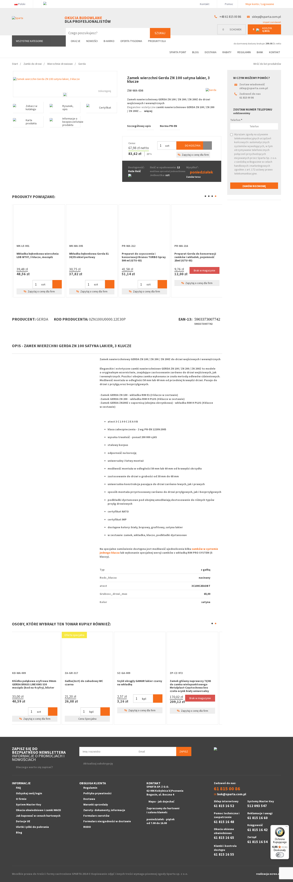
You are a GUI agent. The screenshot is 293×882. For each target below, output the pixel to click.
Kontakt (204, 4)
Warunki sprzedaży (95, 804)
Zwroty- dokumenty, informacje (104, 810)
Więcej (148, 111)
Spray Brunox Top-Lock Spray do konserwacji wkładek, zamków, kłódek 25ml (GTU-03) (141, 257)
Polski (22, 4)
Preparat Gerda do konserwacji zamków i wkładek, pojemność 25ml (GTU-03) (88, 257)
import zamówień (272, 22)
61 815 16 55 (224, 854)
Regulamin (244, 52)
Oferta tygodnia (131, 41)
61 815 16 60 (257, 817)
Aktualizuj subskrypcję (98, 763)
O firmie (21, 799)
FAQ (18, 787)
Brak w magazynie (98, 270)
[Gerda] (211, 90)
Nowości (92, 41)
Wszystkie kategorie (29, 41)
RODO (87, 827)
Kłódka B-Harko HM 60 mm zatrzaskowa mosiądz (137, 682)
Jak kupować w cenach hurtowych (38, 815)
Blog (195, 52)
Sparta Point (177, 52)
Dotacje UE (23, 821)
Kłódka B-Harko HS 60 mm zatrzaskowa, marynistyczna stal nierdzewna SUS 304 (89, 684)
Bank (260, 52)
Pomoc (228, 4)
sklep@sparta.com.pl (266, 17)
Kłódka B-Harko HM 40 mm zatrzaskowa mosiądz (190, 682)
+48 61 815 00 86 (230, 17)
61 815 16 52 (224, 805)
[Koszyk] (55, 284)
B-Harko (109, 41)
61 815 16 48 (224, 821)
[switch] (280, 854)
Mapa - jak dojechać (161, 801)
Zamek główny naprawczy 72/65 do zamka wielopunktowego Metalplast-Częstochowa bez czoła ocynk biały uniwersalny (35, 686)
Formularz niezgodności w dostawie (107, 821)
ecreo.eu (275, 874)
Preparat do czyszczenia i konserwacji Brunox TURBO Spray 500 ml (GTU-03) (37, 257)
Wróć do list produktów (267, 64)
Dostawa (210, 52)
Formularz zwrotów (96, 815)
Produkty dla (157, 41)
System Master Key (28, 804)
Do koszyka (192, 145)
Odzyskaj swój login (29, 793)
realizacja (262, 874)
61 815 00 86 (246, 97)
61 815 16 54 (257, 841)
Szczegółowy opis (139, 126)
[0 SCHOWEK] (232, 33)
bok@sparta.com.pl (231, 794)
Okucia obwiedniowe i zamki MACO (38, 810)
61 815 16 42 (257, 829)
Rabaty (226, 52)
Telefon (236, 120)
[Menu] (286, 827)
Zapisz (183, 751)
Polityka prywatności (97, 793)
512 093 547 (257, 805)
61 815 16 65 (224, 837)
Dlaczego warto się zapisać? (34, 767)
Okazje (75, 41)
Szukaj (160, 33)
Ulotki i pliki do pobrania (32, 827)
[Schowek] (207, 145)
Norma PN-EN (168, 126)
